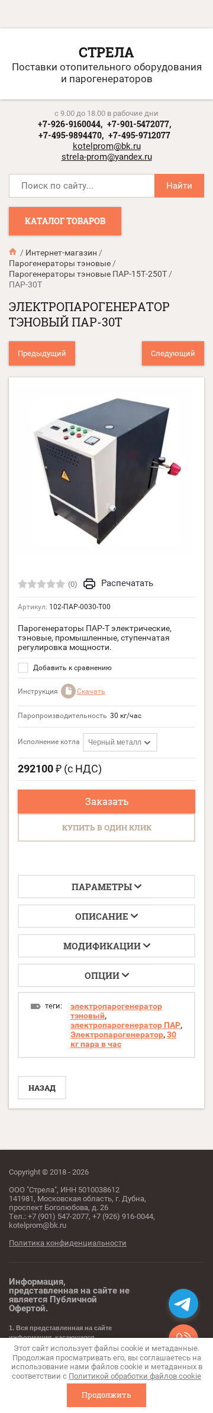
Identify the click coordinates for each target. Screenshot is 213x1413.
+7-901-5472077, (139, 124)
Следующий (173, 353)
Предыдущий (42, 353)
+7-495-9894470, (71, 135)
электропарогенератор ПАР (125, 1025)
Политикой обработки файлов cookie (135, 1376)
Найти (179, 185)
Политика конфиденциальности (68, 1243)
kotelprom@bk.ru (107, 146)
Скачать (91, 691)
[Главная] (13, 252)
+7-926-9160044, (70, 124)
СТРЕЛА (106, 52)
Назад (42, 1087)
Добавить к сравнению (71, 668)
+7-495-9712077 (139, 135)
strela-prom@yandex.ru (107, 156)
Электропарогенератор (116, 1034)
